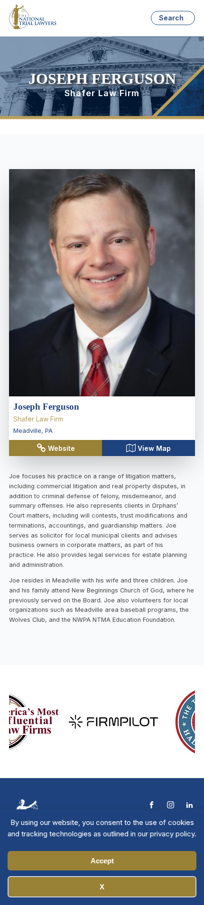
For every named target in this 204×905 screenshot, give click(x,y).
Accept (102, 861)
